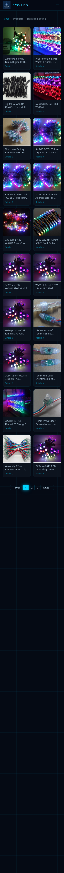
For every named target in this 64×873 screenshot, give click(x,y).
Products (18, 18)
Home (6, 18)
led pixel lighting (36, 18)
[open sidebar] (57, 5)
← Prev (16, 487)
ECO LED (20, 5)
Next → (47, 487)
